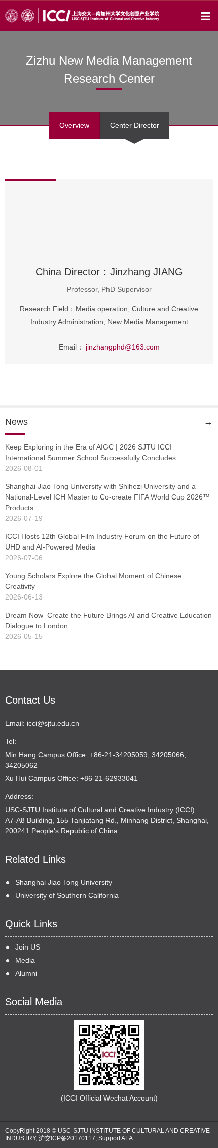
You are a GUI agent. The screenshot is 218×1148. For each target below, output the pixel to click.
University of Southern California (67, 895)
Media (25, 960)
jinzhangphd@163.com (123, 347)
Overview (74, 125)
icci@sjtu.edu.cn (53, 723)
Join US (27, 947)
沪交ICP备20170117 (67, 1138)
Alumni (26, 973)
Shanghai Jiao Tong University (63, 882)
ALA (127, 1138)
